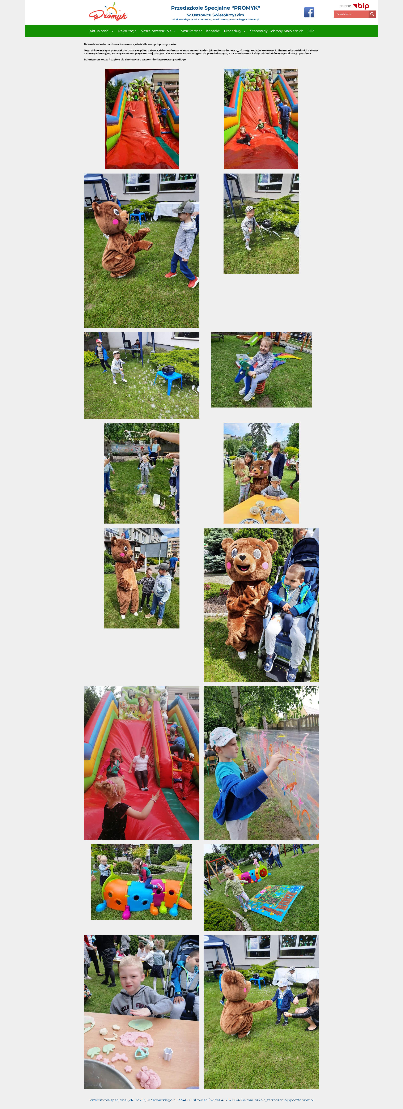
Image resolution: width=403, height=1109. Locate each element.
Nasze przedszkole (156, 31)
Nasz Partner (191, 31)
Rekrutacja (127, 31)
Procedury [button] (232, 31)
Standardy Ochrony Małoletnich (277, 31)
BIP (311, 31)
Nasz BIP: (346, 6)
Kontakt (213, 31)
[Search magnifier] (372, 14)
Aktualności (99, 31)
